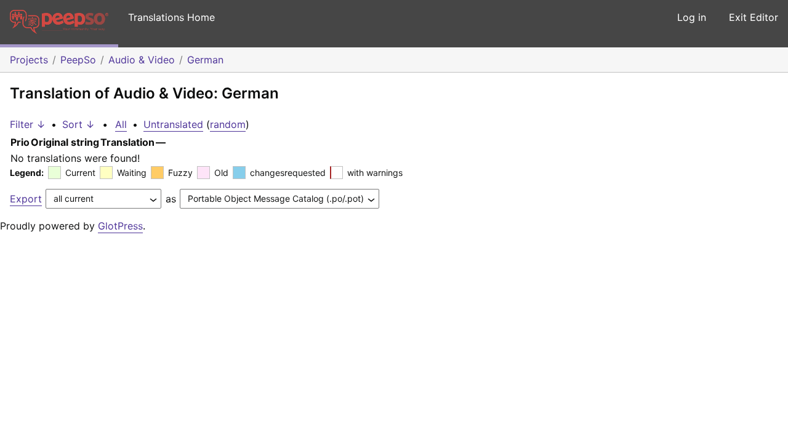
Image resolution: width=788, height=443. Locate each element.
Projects (29, 60)
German (205, 60)
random (228, 124)
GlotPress (120, 226)
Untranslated (173, 124)
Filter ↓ (28, 124)
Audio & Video (141, 60)
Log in (691, 17)
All (121, 124)
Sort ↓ (78, 124)
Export (26, 199)
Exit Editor (753, 17)
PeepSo (78, 60)
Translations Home (171, 17)
